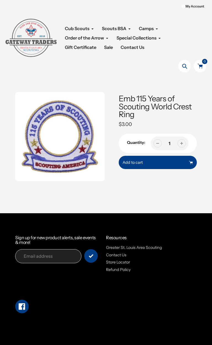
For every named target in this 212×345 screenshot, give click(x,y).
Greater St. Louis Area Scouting (134, 247)
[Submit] (91, 256)
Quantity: (136, 142)
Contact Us (116, 254)
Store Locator (118, 262)
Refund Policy (118, 269)
